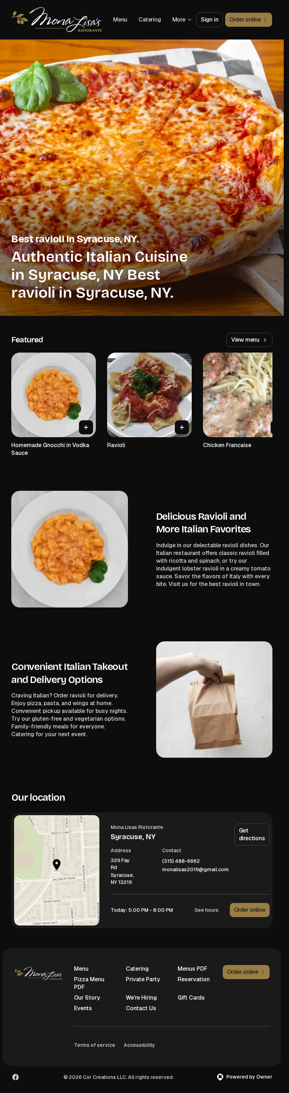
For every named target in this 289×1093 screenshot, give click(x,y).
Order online (249, 910)
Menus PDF (192, 968)
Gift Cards (191, 997)
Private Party (143, 979)
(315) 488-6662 (181, 861)
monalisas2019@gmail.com (195, 869)
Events (83, 1008)
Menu (120, 19)
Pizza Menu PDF (89, 983)
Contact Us (141, 1008)
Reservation (194, 979)
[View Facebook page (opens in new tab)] (15, 1077)
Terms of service (94, 1045)
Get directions (252, 834)
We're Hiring (141, 997)
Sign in (210, 19)
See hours (207, 910)
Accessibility (139, 1045)
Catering (150, 19)
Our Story (87, 997)
